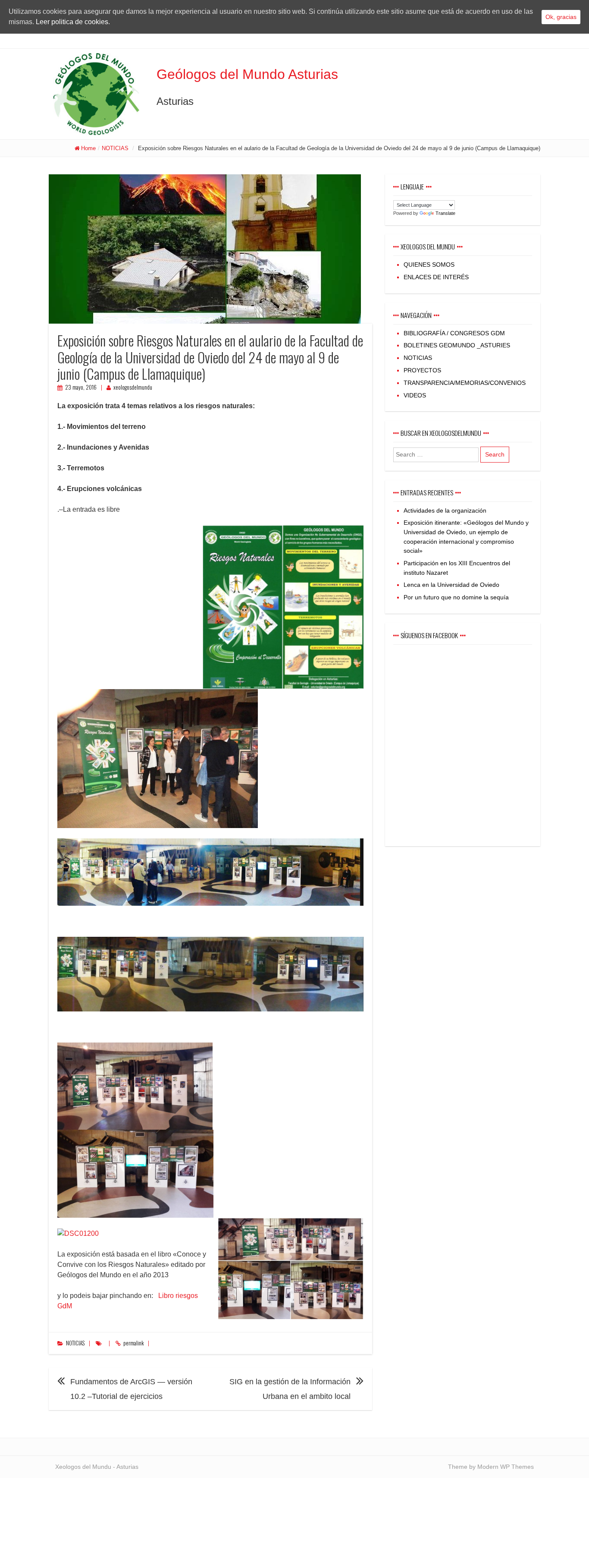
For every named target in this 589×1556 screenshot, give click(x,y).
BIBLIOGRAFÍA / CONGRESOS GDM (454, 333)
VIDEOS (415, 395)
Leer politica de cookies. (73, 21)
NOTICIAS (115, 148)
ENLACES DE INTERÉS (436, 277)
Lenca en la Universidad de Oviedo (451, 584)
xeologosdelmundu (132, 387)
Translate (445, 213)
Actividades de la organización (445, 510)
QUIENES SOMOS (429, 264)
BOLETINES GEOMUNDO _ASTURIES (457, 345)
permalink (133, 1343)
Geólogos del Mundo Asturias (247, 74)
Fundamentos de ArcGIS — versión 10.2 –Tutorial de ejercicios (131, 1389)
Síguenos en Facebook (429, 635)
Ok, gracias (560, 16)
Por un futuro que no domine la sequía (456, 597)
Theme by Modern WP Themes (491, 1466)
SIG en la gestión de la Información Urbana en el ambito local (290, 1389)
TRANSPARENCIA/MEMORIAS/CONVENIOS (465, 382)
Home (88, 148)
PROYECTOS (422, 370)
